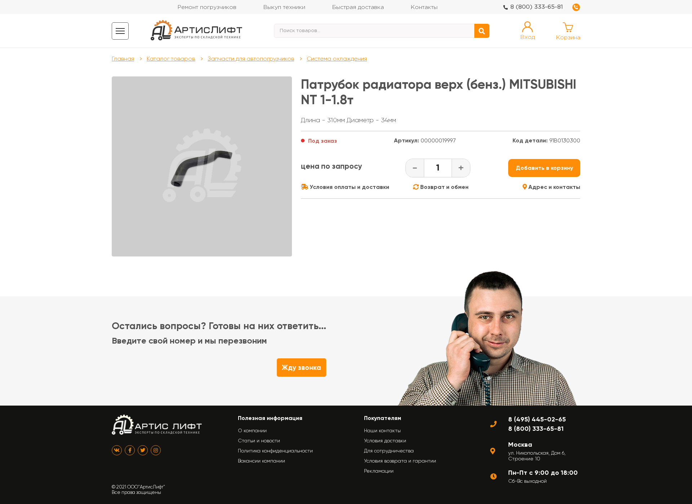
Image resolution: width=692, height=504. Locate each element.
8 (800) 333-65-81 (536, 7)
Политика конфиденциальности (275, 451)
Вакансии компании (261, 461)
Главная (123, 58)
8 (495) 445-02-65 (537, 419)
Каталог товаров (171, 58)
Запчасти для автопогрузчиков (251, 58)
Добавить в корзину (544, 167)
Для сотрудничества (389, 451)
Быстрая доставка (358, 7)
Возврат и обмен (444, 187)
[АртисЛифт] (197, 30)
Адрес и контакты (553, 187)
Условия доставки (385, 440)
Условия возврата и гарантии (400, 461)
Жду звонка (301, 367)
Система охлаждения (337, 58)
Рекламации (379, 471)
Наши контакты (382, 430)
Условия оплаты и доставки (348, 187)
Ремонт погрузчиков (206, 7)
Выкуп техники (284, 7)
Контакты (424, 7)
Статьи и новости (259, 440)
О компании (252, 430)
